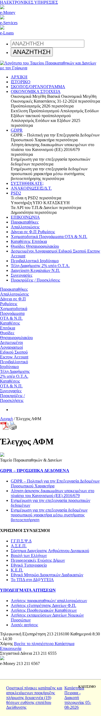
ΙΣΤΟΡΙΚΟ (20, 82)
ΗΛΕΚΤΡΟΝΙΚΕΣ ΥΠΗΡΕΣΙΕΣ (29, 2)
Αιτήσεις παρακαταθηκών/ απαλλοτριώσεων (49, 600)
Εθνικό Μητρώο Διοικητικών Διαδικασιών (47, 575)
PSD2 (16, 193)
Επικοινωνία (10, 648)
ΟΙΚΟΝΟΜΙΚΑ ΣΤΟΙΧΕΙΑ (36, 91)
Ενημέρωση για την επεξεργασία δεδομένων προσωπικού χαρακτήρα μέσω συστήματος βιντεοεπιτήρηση (49, 515)
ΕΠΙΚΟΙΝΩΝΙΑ (25, 217)
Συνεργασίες (21, 275)
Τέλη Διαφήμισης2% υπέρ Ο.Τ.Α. (15, 374)
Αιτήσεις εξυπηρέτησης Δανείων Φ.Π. (43, 605)
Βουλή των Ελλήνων (29, 555)
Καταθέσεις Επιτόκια (29, 241)
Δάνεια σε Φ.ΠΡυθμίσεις (13, 301)
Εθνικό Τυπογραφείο (29, 565)
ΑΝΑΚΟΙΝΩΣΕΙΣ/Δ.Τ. (31, 188)
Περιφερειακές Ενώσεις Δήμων (38, 560)
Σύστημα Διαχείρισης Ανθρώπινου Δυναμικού (50, 550)
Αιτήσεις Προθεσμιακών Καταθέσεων (44, 610)
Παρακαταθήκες (25, 222)
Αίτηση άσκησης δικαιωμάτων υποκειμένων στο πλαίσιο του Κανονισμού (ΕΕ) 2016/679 (52, 493)
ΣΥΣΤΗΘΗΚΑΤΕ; (27, 183)
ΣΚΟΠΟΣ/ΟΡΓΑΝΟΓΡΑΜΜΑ (38, 86)
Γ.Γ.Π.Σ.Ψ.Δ (21, 541)
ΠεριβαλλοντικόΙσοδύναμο (14, 364)
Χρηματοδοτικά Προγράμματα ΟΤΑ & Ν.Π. (49, 236)
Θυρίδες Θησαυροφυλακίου (35, 246)
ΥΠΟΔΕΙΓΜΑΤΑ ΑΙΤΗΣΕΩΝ (28, 590)
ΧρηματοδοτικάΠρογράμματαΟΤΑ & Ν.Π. (13, 313)
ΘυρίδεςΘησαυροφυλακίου (16, 335)
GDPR (17, 130)
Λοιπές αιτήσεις (24, 625)
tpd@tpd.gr (32, 648)
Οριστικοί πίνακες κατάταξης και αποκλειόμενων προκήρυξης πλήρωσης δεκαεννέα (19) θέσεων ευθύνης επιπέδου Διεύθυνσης (34, 698)
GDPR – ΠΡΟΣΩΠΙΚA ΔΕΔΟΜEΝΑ (34, 470)
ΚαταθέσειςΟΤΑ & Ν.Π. (11, 383)
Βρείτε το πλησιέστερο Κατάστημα (44, 643)
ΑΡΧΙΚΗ (19, 77)
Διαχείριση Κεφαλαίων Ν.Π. (35, 270)
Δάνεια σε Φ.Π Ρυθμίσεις (33, 231)
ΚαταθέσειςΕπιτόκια (10, 325)
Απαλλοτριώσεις (25, 227)
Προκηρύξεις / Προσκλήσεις (35, 280)
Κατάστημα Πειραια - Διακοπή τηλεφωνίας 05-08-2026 (77, 698)
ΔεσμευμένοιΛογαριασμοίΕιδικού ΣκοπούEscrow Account (14, 349)
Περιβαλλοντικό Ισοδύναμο (35, 260)
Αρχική (6, 418)
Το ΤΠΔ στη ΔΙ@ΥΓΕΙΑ (32, 579)
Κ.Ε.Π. (17, 570)
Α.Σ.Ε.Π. (19, 546)
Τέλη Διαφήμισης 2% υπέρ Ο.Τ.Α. (40, 265)
